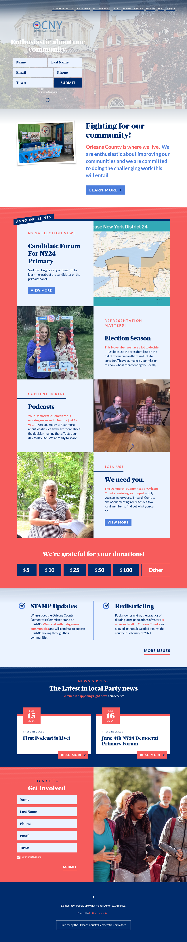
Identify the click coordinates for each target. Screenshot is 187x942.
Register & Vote (132, 8)
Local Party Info (61, 8)
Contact (170, 8)
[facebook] (47, 100)
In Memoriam (83, 8)
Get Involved (100, 8)
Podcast (150, 8)
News (160, 8)
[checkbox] (18, 857)
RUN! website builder (99, 913)
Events (117, 8)
